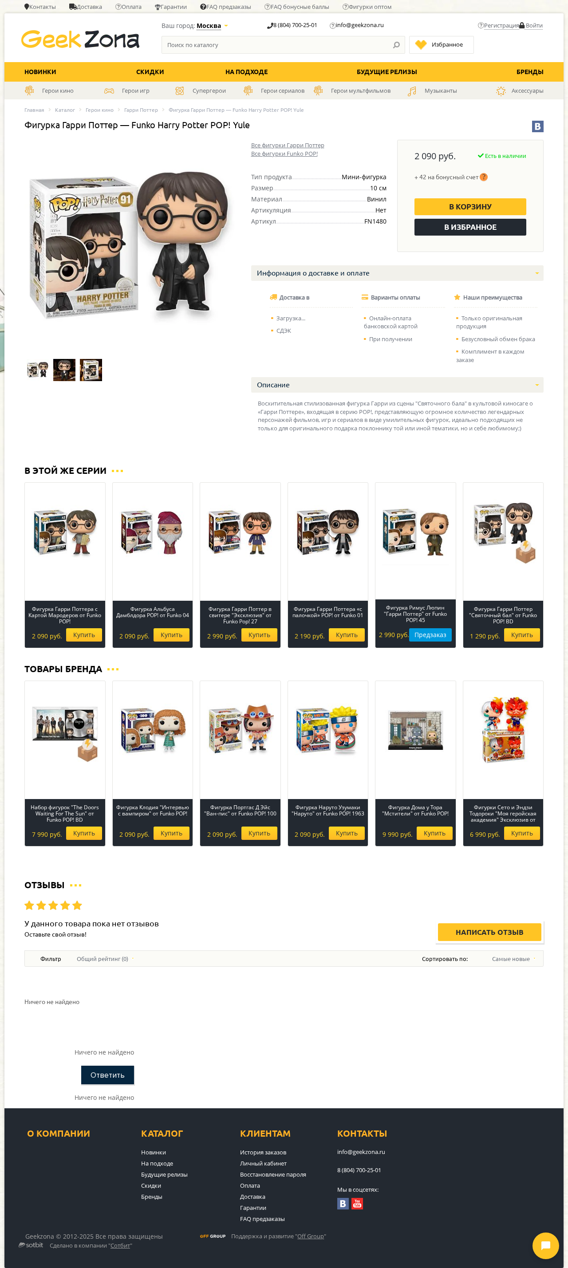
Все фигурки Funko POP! (284, 153)
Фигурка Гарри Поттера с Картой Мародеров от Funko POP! (64, 615)
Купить (84, 634)
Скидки (150, 71)
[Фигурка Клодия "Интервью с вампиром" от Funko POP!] (153, 730)
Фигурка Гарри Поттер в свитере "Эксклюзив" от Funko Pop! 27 (240, 615)
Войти (534, 25)
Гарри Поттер (141, 110)
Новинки (40, 71)
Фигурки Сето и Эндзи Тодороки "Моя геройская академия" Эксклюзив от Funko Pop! (502, 813)
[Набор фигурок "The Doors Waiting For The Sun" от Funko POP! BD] (65, 730)
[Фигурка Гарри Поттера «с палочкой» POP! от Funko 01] (328, 532)
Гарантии (174, 7)
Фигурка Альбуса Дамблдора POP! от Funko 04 (152, 612)
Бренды (530, 71)
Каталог (65, 110)
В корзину (470, 206)
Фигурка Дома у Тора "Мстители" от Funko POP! (415, 810)
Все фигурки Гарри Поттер (287, 145)
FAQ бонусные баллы (300, 7)
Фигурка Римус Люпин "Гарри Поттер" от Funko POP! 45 (415, 614)
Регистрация (501, 25)
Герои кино (100, 110)
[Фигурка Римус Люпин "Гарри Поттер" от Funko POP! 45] (415, 532)
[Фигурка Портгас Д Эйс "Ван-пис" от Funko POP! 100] (240, 730)
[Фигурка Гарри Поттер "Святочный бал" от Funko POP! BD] (503, 532)
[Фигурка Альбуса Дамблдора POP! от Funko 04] (153, 532)
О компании (58, 1133)
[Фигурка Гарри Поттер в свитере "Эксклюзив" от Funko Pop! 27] (240, 532)
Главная (34, 110)
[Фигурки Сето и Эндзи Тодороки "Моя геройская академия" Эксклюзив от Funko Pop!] (503, 730)
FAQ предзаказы (228, 7)
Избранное (447, 44)
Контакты (42, 7)
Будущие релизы (387, 71)
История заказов (263, 1152)
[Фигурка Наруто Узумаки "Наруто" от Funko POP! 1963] (328, 730)
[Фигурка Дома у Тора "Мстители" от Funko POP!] (415, 730)
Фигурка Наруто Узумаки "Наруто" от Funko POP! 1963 (328, 810)
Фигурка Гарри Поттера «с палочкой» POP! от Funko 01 (327, 612)
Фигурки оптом (370, 7)
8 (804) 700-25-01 (295, 25)
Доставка (89, 7)
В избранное (470, 227)
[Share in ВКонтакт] (538, 126)
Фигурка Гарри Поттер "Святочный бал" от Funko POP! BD (503, 615)
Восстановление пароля (273, 1174)
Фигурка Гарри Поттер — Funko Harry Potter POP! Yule (236, 110)
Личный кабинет (263, 1163)
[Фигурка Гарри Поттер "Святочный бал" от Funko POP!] (38, 370)
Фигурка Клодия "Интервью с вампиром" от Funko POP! (152, 810)
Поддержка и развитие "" (278, 1236)
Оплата (132, 7)
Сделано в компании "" (91, 1245)
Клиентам (265, 1133)
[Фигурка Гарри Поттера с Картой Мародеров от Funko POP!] (65, 532)
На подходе (246, 71)
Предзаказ (430, 634)
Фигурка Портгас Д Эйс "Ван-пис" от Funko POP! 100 (240, 810)
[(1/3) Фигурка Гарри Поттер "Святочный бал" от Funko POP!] (129, 247)
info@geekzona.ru (360, 25)
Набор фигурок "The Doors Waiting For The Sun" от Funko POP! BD (65, 813)
